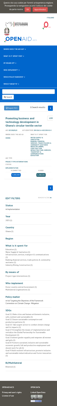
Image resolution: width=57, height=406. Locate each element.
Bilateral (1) (10, 367)
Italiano (50, 18)
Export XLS (12, 108)
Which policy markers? (14, 77)
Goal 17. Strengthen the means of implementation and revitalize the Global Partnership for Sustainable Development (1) (28, 332)
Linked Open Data (38, 392)
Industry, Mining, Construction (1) (19, 265)
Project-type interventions (17, 162)
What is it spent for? (13, 56)
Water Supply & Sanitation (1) (18, 252)
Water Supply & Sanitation (37, 138)
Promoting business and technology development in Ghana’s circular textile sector (24, 121)
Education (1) (11, 249)
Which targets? (11, 84)
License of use (8, 396)
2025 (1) (9, 220)
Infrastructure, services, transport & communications (41, 152)
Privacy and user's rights (12, 392)
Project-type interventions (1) (18, 276)
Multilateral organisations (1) (18, 290)
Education (35, 155)
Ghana (8, 138)
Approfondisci (40, 9)
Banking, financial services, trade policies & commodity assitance (41, 143)
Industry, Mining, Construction (37, 147)
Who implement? (11, 70)
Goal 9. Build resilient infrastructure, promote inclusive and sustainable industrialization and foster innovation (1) (28, 353)
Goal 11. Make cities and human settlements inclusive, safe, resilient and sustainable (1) (27, 315)
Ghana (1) (9, 231)
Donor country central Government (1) (21, 287)
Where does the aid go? (14, 49)
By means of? (9, 63)
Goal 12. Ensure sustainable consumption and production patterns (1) (24, 320)
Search (9, 97)
